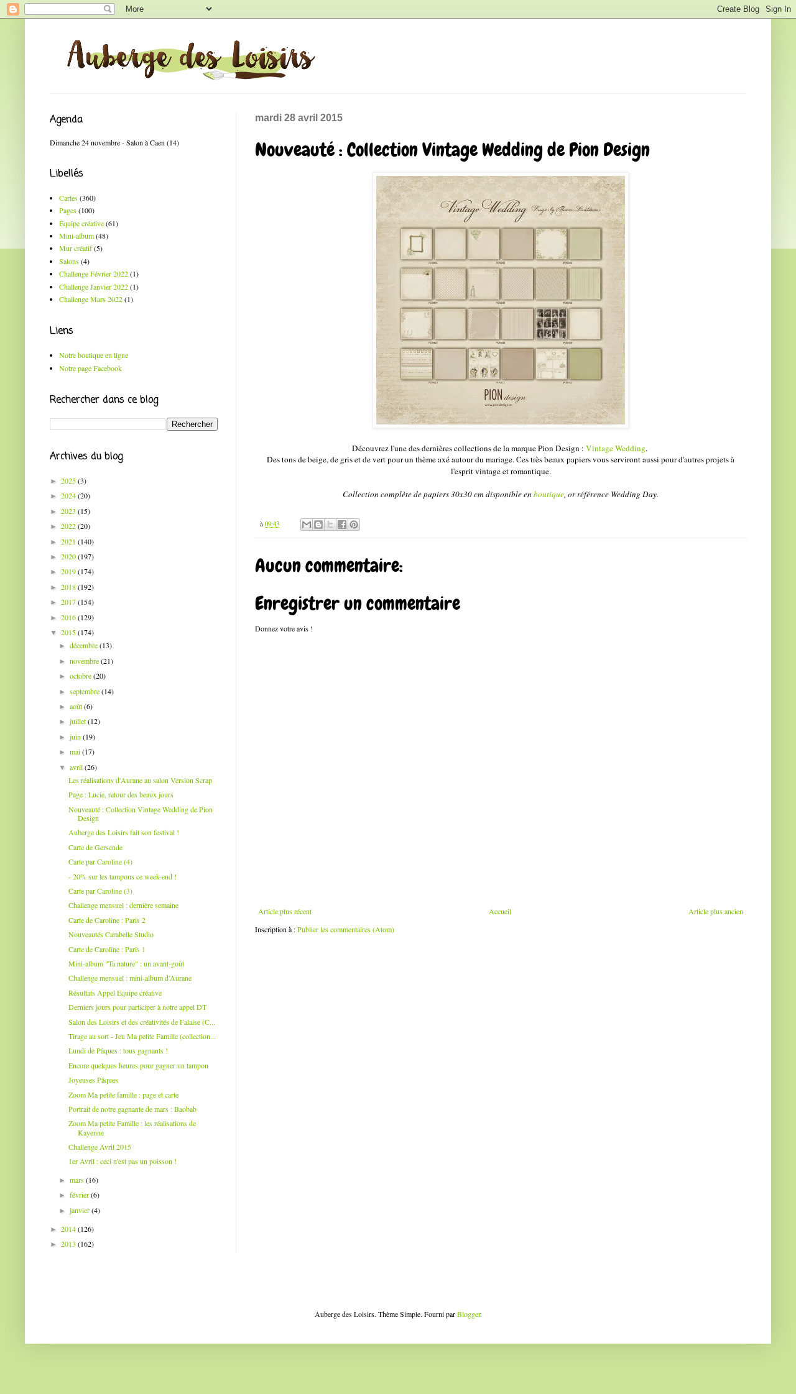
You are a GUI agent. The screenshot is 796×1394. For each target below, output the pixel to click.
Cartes (68, 198)
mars (78, 1180)
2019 (69, 571)
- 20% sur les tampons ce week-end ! (122, 876)
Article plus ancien (715, 911)
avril (77, 767)
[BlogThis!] (318, 524)
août (77, 706)
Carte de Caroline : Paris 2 (107, 920)
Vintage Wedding (616, 448)
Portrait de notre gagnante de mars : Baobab (132, 1109)
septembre (85, 691)
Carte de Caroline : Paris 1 (107, 949)
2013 (69, 1244)
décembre (85, 645)
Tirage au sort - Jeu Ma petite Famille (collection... (142, 1036)
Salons (69, 261)
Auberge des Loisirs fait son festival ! (123, 832)
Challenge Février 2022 (93, 273)
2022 (69, 526)
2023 (69, 511)
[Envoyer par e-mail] (306, 524)
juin (76, 736)
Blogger (468, 1314)
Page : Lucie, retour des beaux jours (121, 794)
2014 (69, 1229)
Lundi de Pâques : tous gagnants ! (118, 1050)
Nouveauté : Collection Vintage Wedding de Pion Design (140, 813)
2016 (69, 617)
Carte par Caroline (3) (100, 891)
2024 (69, 495)
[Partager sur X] (330, 524)
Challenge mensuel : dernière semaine (123, 905)
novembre (85, 661)
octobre (81, 676)
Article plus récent (285, 911)
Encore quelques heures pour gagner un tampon (138, 1065)
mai (76, 751)
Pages (67, 210)
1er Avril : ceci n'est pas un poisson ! (122, 1161)
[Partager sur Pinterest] (354, 524)
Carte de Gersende (95, 847)
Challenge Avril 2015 (99, 1147)
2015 (69, 632)
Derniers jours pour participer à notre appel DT (137, 1007)
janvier (80, 1210)
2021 (69, 541)
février (80, 1194)
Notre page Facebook (90, 368)
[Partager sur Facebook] (342, 524)
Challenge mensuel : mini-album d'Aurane (130, 978)
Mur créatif (75, 248)
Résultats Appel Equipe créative (115, 992)
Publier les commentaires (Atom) (345, 929)
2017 (69, 602)
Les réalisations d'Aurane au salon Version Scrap (140, 780)
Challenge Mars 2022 (91, 299)
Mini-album (76, 236)
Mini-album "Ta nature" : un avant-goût (126, 963)
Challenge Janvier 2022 (93, 286)
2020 (69, 556)
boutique (549, 494)
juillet (79, 721)
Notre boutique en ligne (93, 355)
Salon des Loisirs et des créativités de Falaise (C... (141, 1022)
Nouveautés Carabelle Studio (111, 934)
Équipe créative (81, 223)
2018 (69, 587)
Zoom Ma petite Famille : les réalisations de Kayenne (132, 1127)
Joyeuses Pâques (93, 1079)
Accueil (500, 911)
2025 (69, 480)
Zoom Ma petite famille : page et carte (123, 1094)
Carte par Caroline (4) (100, 861)
